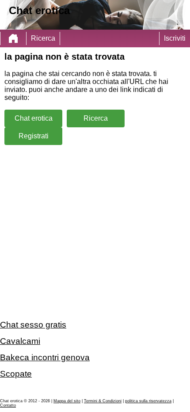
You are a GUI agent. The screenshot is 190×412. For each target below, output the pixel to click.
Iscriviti (175, 38)
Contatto (8, 405)
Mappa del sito (66, 401)
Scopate (16, 373)
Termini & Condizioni (103, 401)
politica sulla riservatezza (148, 401)
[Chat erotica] (13, 38)
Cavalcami (20, 341)
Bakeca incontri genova (45, 357)
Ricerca (43, 38)
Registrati (34, 136)
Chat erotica (34, 118)
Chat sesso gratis (33, 324)
